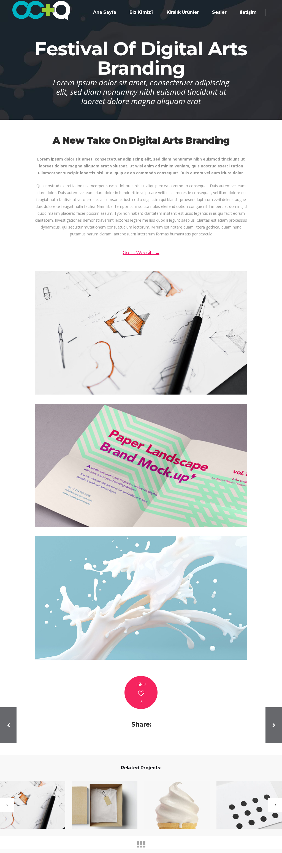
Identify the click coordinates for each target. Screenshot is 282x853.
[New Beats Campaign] (246, 805)
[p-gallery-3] (141, 598)
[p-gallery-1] (141, 333)
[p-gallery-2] (141, 465)
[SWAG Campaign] (173, 805)
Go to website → (141, 252)
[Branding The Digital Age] (101, 805)
